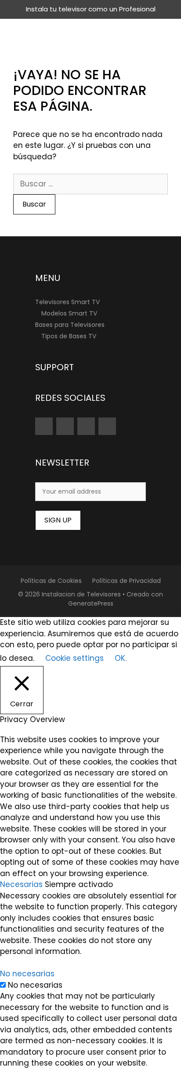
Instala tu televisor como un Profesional (91, 9)
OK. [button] (121, 658)
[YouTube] (44, 426)
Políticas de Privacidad (126, 580)
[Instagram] (65, 426)
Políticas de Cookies (51, 580)
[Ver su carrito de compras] (141, 32)
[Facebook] (107, 426)
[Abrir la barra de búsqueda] (167, 32)
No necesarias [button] (27, 973)
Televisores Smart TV (67, 302)
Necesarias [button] (22, 884)
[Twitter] (86, 426)
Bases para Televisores (70, 324)
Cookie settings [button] (74, 658)
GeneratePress (90, 603)
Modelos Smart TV (69, 313)
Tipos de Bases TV (68, 336)
